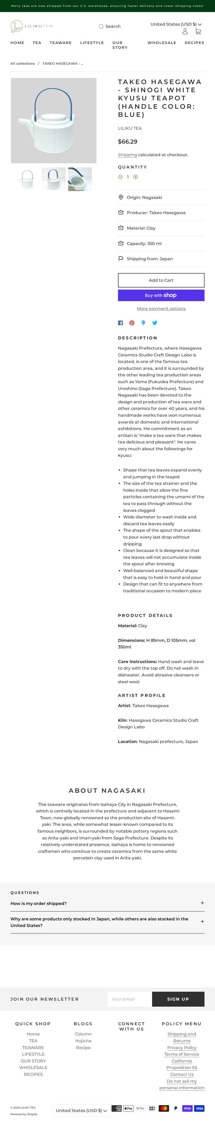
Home (17, 43)
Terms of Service (181, 1054)
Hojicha (83, 1040)
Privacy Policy (182, 1047)
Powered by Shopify (23, 1114)
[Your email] (130, 999)
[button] (19, 121)
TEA (37, 43)
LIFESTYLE (92, 43)
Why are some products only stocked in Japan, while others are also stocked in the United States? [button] (99, 922)
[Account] (185, 31)
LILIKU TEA (130, 128)
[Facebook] (120, 323)
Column (83, 1034)
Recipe (83, 1047)
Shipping (127, 154)
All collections (22, 63)
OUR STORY (120, 45)
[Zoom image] (53, 121)
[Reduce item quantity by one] (120, 177)
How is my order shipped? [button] (38, 903)
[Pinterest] (132, 323)
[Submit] (104, 26)
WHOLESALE (162, 43)
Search (113, 26)
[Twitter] (155, 323)
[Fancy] (143, 323)
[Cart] (198, 31)
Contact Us (182, 1074)
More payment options (161, 308)
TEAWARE (61, 43)
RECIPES (195, 43)
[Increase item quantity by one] (135, 177)
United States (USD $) (174, 24)
